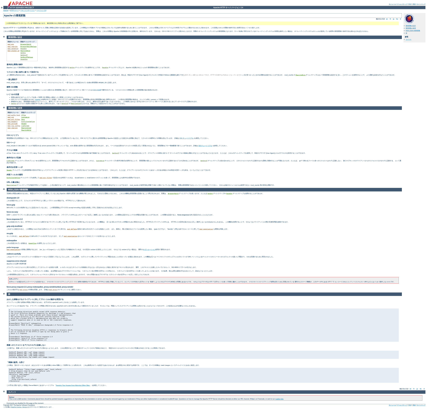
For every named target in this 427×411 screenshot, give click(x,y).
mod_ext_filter (14, 119)
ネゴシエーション (149, 249)
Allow (23, 115)
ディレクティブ (402, 4)
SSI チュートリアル (205, 146)
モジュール (392, 4)
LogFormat (25, 126)
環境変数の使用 (411, 28)
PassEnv (23, 49)
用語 (414, 4)
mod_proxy (24, 290)
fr (390, 19)
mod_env (11, 44)
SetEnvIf (24, 55)
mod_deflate (72, 229)
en (387, 19)
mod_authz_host (14, 115)
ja (394, 19)
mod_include (12, 124)
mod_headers (12, 122)
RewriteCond (76, 104)
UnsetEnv (24, 59)
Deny (23, 119)
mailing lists (279, 399)
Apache (5, 10)
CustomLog (25, 117)
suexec (37, 99)
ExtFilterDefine (28, 122)
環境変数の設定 (411, 26)
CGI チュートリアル (186, 138)
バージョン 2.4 (41, 10)
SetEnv (23, 53)
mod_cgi (11, 117)
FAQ (410, 4)
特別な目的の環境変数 (413, 30)
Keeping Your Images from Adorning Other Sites (73, 385)
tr (401, 19)
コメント (408, 39)
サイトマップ (421, 4)
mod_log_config (14, 126)
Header (24, 124)
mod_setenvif (13, 49)
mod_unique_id (13, 51)
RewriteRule (25, 51)
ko (397, 19)
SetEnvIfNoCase (26, 57)
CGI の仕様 (97, 90)
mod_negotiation (206, 229)
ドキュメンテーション (27, 10)
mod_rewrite (12, 46)
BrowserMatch (25, 44)
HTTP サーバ (14, 10)
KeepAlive (32, 243)
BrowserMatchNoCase (28, 46)
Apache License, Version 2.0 (20, 407)
